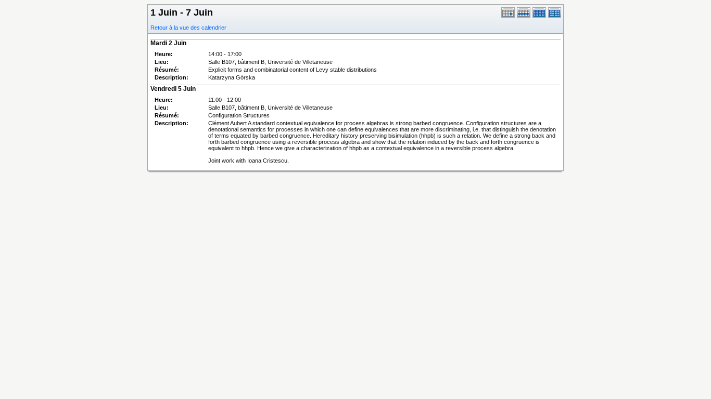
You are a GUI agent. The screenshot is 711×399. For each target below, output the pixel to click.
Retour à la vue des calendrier (188, 27)
